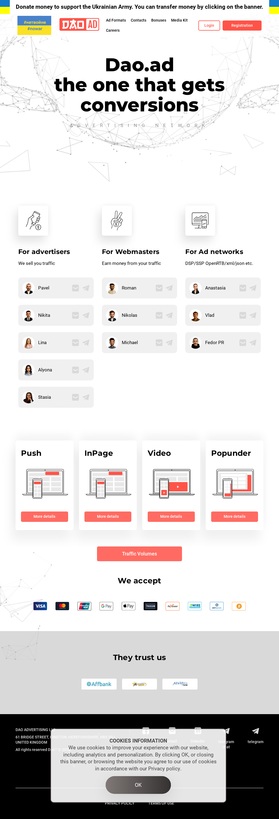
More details (44, 516)
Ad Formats (116, 20)
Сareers (113, 30)
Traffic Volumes (139, 554)
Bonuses (158, 20)
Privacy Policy (120, 803)
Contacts (138, 20)
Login (209, 25)
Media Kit (179, 20)
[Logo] (79, 25)
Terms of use (161, 803)
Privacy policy (164, 768)
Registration (242, 25)
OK (138, 785)
